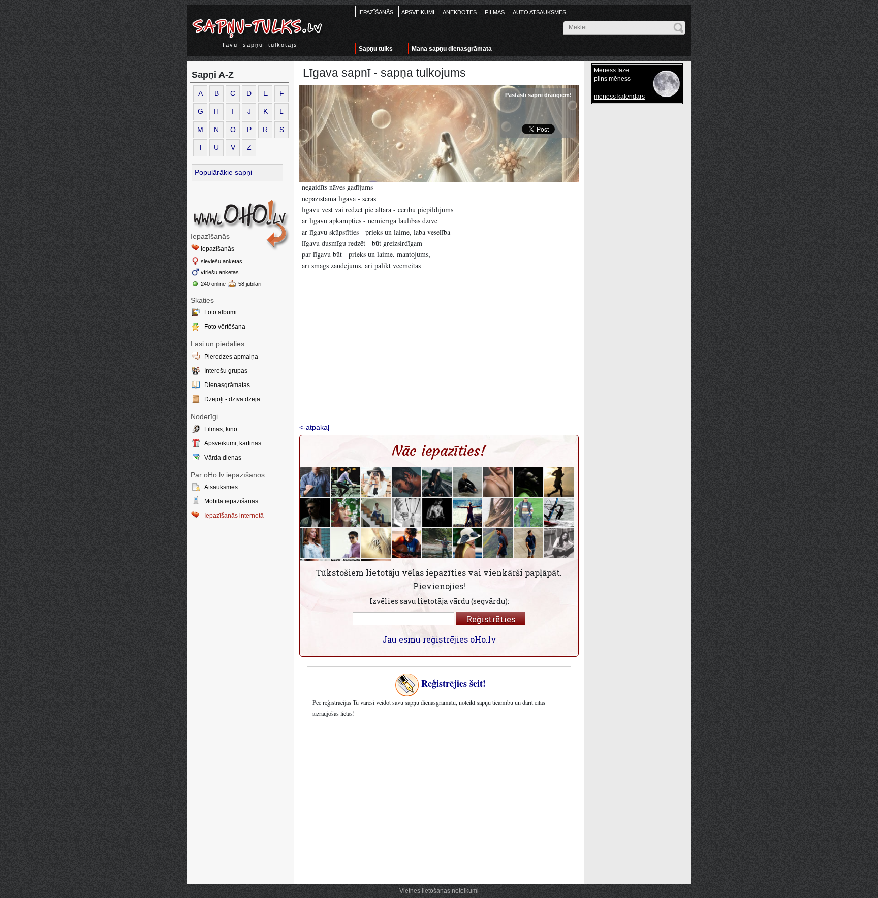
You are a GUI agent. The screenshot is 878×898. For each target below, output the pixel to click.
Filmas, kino (220, 429)
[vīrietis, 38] (345, 543)
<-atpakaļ (314, 427)
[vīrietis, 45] (406, 512)
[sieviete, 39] (437, 543)
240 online (213, 284)
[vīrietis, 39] (528, 482)
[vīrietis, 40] (406, 482)
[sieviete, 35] (559, 543)
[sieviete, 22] (437, 482)
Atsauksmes (221, 487)
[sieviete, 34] (467, 543)
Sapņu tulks (376, 48)
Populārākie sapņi (223, 172)
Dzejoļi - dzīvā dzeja (232, 399)
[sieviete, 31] (498, 512)
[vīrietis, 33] (437, 512)
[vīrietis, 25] (467, 512)
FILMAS (495, 12)
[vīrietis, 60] (528, 512)
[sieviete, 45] (559, 482)
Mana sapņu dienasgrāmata (452, 48)
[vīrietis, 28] (345, 482)
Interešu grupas (225, 370)
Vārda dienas (222, 457)
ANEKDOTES (460, 12)
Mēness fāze (611, 70)
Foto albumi (220, 312)
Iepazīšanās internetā (234, 515)
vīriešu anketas (220, 272)
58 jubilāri (249, 284)
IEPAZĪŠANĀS (375, 12)
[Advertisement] (241, 607)
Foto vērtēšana (224, 326)
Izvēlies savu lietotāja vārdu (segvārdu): (439, 601)
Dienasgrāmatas (227, 385)
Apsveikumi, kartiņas (232, 443)
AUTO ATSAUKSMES (539, 12)
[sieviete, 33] (376, 482)
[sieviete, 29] (498, 482)
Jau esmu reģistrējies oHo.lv (439, 639)
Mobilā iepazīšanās (231, 501)
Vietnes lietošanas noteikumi (439, 891)
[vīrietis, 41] (467, 482)
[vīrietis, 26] (406, 543)
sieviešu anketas (221, 261)
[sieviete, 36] (376, 543)
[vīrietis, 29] (315, 482)
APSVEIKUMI (417, 12)
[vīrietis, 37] (315, 512)
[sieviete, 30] (315, 543)
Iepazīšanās (217, 248)
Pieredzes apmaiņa (231, 356)
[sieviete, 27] (345, 512)
